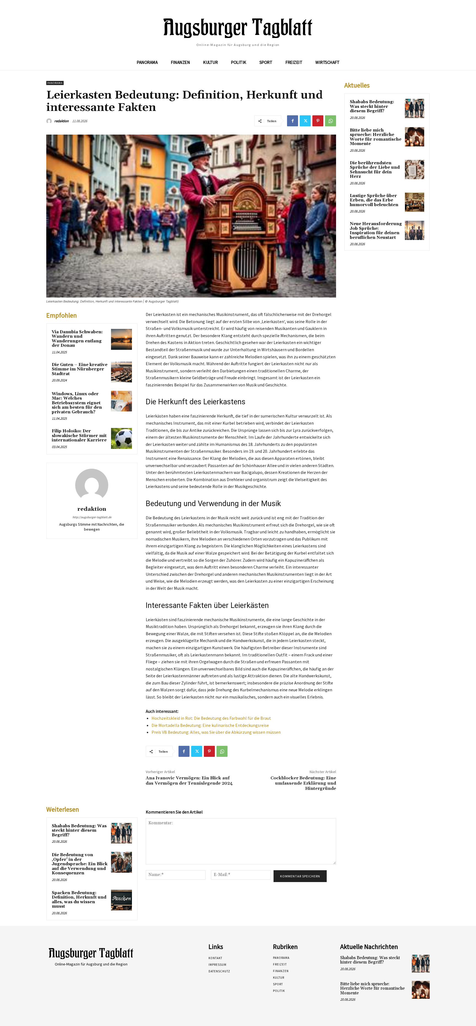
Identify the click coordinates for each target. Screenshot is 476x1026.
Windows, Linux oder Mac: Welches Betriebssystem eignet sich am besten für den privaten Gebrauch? (77, 403)
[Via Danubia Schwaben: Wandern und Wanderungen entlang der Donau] (121, 339)
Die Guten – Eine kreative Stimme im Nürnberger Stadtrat (79, 369)
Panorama (55, 83)
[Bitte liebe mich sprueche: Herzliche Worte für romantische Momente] (414, 136)
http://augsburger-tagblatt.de (91, 517)
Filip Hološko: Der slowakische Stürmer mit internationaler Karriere (79, 436)
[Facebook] (292, 120)
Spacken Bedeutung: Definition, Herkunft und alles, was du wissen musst (79, 899)
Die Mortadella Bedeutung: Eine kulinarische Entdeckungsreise (210, 725)
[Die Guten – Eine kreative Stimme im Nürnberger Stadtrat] (121, 372)
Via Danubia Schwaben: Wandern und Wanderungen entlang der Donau (77, 338)
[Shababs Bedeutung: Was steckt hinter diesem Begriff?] (121, 833)
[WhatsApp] (330, 120)
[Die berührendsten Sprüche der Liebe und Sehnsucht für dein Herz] (414, 169)
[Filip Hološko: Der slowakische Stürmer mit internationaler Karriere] (121, 438)
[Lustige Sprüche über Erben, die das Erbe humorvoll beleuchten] (414, 202)
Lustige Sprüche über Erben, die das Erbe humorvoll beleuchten (374, 200)
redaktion (61, 121)
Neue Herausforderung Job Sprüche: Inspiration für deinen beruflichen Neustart (376, 230)
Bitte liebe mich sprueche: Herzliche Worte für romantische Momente (375, 137)
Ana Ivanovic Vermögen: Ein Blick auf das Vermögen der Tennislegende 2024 (189, 780)
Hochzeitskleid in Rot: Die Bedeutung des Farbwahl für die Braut (211, 718)
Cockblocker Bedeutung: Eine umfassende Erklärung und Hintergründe (303, 783)
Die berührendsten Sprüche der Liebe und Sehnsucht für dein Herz (375, 169)
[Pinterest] (317, 120)
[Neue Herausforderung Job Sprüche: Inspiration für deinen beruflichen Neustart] (414, 230)
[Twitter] (305, 120)
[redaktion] (49, 121)
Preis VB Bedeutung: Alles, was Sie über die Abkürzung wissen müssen (216, 732)
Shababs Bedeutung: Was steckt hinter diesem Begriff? (79, 830)
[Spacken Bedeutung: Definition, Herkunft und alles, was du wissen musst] (121, 900)
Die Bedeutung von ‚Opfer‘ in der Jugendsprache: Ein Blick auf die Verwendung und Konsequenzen (79, 864)
